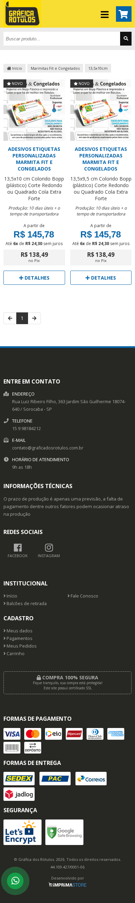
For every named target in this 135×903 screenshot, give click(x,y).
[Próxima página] (34, 318)
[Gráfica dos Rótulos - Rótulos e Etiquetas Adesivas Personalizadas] (22, 25)
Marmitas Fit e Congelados (55, 68)
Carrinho (15, 654)
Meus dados (19, 631)
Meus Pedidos (21, 646)
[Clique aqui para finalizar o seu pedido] (124, 14)
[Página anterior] (10, 318)
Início (16, 68)
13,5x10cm (98, 68)
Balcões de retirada (26, 603)
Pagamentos (19, 638)
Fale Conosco (84, 596)
